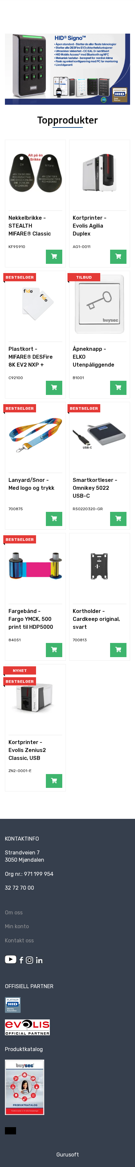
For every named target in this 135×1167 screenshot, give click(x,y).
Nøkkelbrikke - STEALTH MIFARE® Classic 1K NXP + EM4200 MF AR (31, 234)
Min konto (17, 926)
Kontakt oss (19, 940)
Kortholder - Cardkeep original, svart (96, 619)
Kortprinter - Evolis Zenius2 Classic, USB (27, 750)
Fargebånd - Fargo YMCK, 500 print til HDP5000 (31, 619)
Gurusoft (67, 1155)
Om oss (14, 912)
